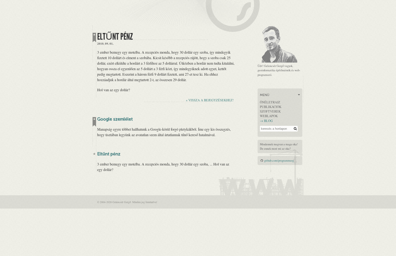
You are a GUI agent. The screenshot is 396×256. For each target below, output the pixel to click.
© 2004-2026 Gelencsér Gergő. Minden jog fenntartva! (127, 202)
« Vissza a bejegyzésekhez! (210, 100)
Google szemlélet (115, 119)
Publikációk (270, 107)
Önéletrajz (270, 102)
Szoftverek (270, 111)
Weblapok (269, 116)
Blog (268, 120)
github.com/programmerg (279, 160)
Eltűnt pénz (108, 154)
